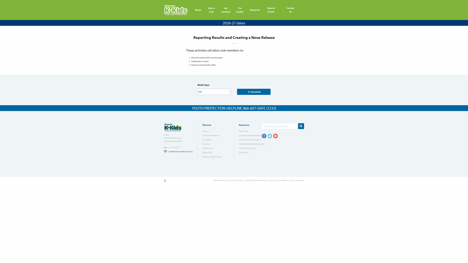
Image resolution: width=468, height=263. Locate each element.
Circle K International (210, 135)
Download (255, 91)
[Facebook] (264, 136)
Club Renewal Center (247, 148)
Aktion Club (207, 152)
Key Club (206, 144)
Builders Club (207, 148)
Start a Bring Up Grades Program (248, 144)
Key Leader (206, 139)
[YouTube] (275, 136)
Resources (255, 10)
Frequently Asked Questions (248, 135)
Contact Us (290, 10)
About (198, 10)
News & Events (271, 10)
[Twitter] (270, 136)
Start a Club (211, 10)
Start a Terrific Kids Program (248, 139)
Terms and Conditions (278, 180)
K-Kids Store (244, 152)
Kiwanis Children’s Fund (211, 157)
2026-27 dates (234, 22)
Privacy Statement (296, 180)
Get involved (225, 10)
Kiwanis (205, 131)
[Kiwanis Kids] (177, 10)
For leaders (240, 10)
